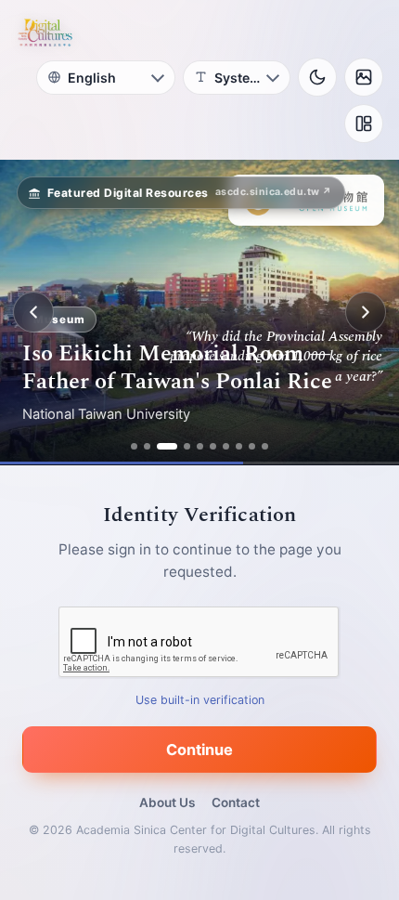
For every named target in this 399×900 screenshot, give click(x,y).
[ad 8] (239, 446)
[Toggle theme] (317, 77)
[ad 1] (134, 446)
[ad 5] (200, 446)
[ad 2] (147, 446)
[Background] (363, 77)
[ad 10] (265, 446)
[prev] (33, 312)
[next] (365, 312)
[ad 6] (213, 446)
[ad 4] (187, 446)
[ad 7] (226, 446)
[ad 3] (167, 446)
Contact (236, 802)
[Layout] (363, 123)
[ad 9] (252, 446)
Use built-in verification (199, 700)
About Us (167, 802)
